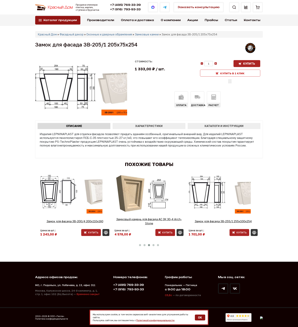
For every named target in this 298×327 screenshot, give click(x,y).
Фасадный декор (71, 34)
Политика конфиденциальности (51, 318)
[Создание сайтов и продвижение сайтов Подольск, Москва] (261, 317)
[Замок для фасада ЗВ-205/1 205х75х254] (81, 87)
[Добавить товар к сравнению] (230, 81)
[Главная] (54, 7)
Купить (249, 63)
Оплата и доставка (137, 20)
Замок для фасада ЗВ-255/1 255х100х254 (223, 221)
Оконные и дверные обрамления (109, 34)
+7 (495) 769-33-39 (125, 5)
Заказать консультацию (199, 7)
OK (200, 317)
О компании (171, 20)
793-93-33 (125, 9)
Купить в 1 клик (232, 73)
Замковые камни (147, 34)
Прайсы (211, 20)
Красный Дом (47, 34)
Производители (100, 20)
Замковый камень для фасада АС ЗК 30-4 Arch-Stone (149, 221)
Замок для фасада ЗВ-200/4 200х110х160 (75, 221)
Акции (192, 20)
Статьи (231, 20)
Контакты (252, 20)
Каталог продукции (60, 20)
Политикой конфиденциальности (155, 320)
